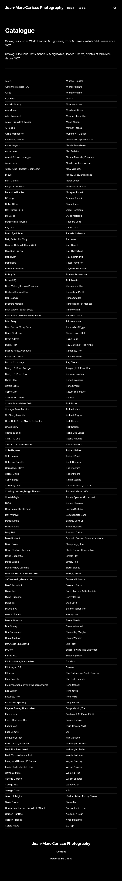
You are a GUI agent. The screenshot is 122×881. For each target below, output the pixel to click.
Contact (61, 851)
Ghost (68, 858)
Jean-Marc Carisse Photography (34, 7)
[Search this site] (114, 7)
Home (70, 7)
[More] (91, 7)
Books (81, 7)
